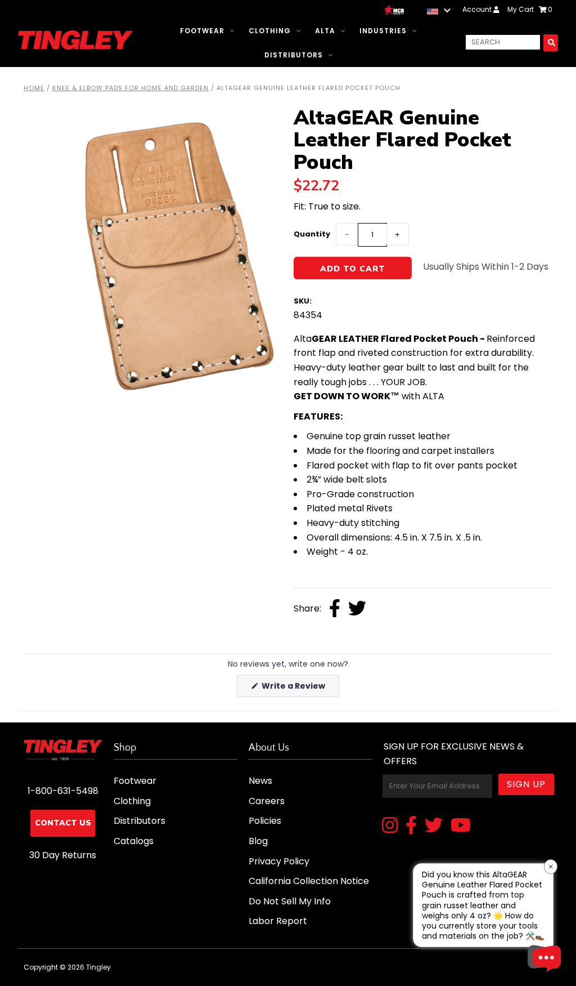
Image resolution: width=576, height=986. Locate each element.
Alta (325, 30)
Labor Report (278, 920)
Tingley (98, 967)
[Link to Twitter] (434, 826)
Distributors (293, 55)
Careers (267, 801)
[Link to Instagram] (390, 826)
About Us (269, 747)
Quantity (312, 234)
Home (34, 87)
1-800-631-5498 (63, 790)
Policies (265, 820)
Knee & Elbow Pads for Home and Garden (130, 87)
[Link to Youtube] (461, 826)
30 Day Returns (62, 855)
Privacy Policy (279, 861)
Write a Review (299, 688)
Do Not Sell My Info (290, 901)
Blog (258, 841)
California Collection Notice (309, 881)
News (260, 780)
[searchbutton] (550, 42)
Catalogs (134, 841)
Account (477, 9)
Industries (383, 30)
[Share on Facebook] (334, 609)
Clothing (270, 30)
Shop (125, 747)
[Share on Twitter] (357, 609)
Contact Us (63, 823)
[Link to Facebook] (411, 826)
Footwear (202, 30)
